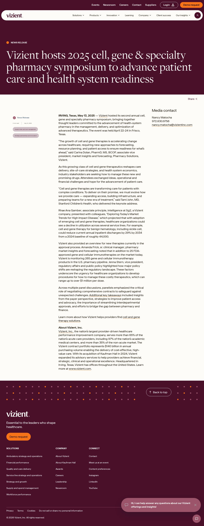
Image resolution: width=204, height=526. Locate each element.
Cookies (31, 510)
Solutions (77, 15)
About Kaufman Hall (66, 462)
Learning (129, 15)
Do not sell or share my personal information (61, 510)
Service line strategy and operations (24, 475)
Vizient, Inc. (65, 331)
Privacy (10, 510)
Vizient (103, 115)
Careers (123, 4)
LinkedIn (93, 481)
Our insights (182, 15)
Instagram (94, 475)
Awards (59, 469)
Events (95, 4)
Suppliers (150, 4)
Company (144, 15)
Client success (164, 15)
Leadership (61, 481)
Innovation (112, 15)
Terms (20, 510)
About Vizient (62, 456)
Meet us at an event (99, 462)
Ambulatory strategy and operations (24, 456)
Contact (136, 4)
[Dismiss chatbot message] (195, 505)
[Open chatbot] (197, 519)
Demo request (191, 4)
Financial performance (17, 462)
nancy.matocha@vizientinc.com (172, 124)
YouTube (93, 488)
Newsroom (109, 4)
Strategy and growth (16, 481)
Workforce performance (18, 494)
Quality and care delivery (18, 469)
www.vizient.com (80, 368)
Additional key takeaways (105, 295)
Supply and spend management (22, 488)
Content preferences (99, 469)
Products (94, 15)
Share (192, 98)
